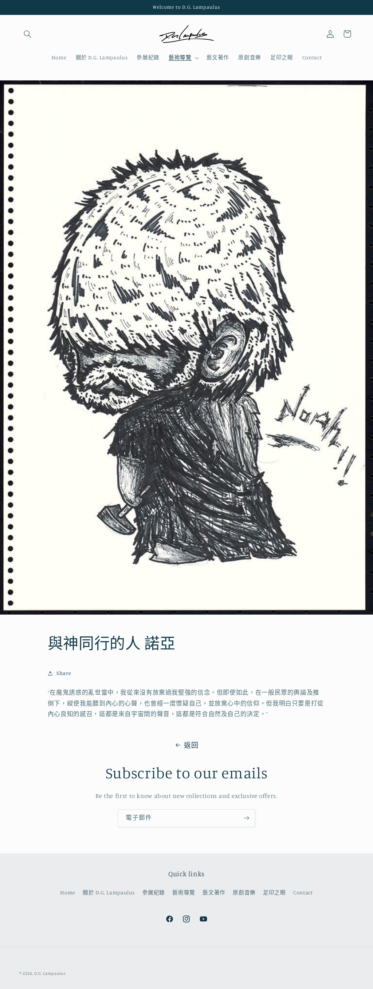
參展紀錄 (153, 892)
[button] (27, 33)
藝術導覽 (183, 892)
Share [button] (63, 673)
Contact (303, 892)
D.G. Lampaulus (50, 973)
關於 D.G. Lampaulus (109, 892)
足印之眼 (274, 892)
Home (67, 892)
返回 (191, 745)
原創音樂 (244, 892)
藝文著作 (214, 892)
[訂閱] (246, 818)
